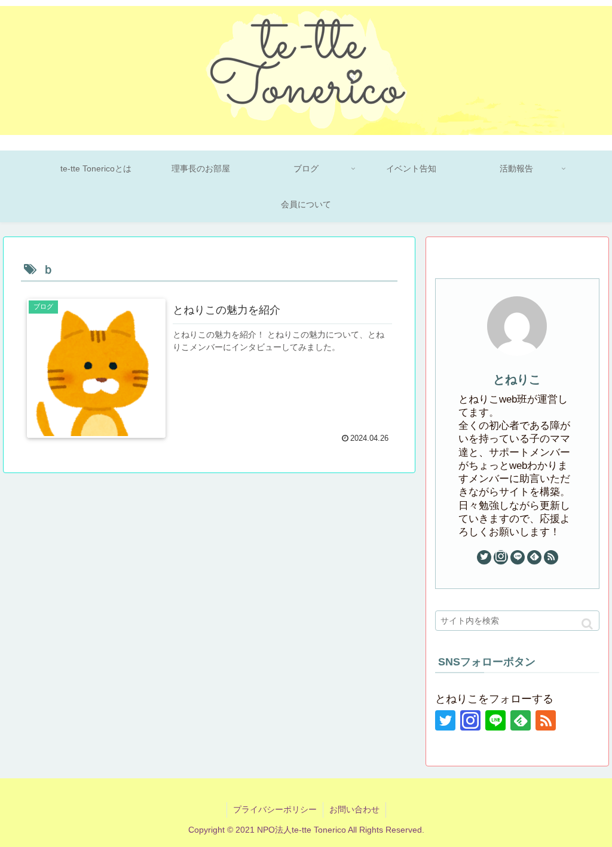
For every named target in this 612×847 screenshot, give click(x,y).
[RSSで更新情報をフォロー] (551, 557)
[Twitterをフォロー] (484, 557)
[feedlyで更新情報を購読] (534, 557)
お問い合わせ (354, 809)
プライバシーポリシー (275, 809)
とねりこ (517, 379)
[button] (587, 623)
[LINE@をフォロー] (517, 557)
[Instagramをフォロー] (501, 557)
